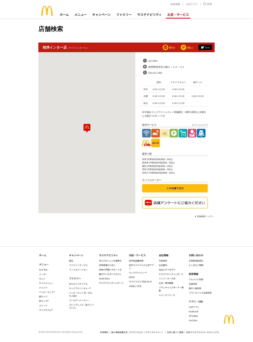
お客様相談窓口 (196, 260)
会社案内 (163, 265)
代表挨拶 (163, 260)
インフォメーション (78, 269)
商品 (71, 260)
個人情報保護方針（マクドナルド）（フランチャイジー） (137, 332)
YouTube (193, 320)
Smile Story (104, 278)
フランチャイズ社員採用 (200, 292)
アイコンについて (201, 125)
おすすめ (43, 269)
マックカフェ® (45, 309)
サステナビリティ (149, 14)
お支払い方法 (135, 286)
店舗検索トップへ (205, 216)
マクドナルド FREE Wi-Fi (140, 281)
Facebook (193, 311)
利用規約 (104, 332)
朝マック (43, 296)
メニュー (44, 264)
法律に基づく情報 (175, 332)
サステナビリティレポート (111, 282)
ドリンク (43, 287)
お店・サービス (178, 14)
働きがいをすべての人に (110, 274)
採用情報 (175, 4)
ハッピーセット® (47, 292)
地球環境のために (107, 265)
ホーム (64, 14)
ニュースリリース (167, 294)
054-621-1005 (155, 73)
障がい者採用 (195, 288)
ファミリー (124, 14)
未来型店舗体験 (136, 260)
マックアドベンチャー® (80, 288)
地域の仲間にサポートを (110, 269)
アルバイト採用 (196, 279)
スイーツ (43, 305)
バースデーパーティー (79, 300)
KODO (132, 277)
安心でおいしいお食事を (110, 260)
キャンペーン (101, 14)
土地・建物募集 (166, 282)
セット (42, 278)
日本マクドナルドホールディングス (202, 332)
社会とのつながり (167, 269)
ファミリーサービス (78, 265)
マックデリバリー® (137, 272)
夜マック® (43, 300)
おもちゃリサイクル (78, 283)
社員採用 (193, 283)
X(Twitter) (193, 315)
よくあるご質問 (196, 265)
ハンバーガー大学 (167, 278)
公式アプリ (192, 4)
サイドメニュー (46, 283)
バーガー (43, 274)
